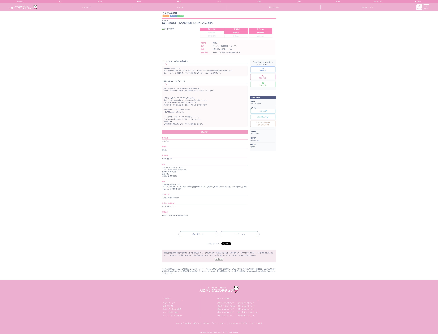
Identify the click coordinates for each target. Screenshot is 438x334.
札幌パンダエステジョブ (226, 312)
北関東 (418, 2)
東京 (60, 2)
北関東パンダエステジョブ (246, 315)
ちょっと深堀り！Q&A (170, 312)
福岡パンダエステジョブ (246, 303)
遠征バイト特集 (274, 7)
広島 (299, 2)
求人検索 (180, 7)
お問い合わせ (197, 323)
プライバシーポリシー (218, 323)
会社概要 (188, 323)
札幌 (179, 2)
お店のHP (262, 111)
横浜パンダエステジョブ (226, 309)
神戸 (338, 2)
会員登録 (419, 9)
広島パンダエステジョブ (246, 306)
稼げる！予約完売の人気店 (172, 309)
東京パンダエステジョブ (226, 303)
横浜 (139, 2)
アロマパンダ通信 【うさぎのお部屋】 (263, 123)
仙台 (219, 2)
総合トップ (20, 2)
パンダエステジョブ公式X (238, 323)
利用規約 (206, 323)
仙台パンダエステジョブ (226, 315)
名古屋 (99, 2)
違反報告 (219, 259)
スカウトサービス (367, 7)
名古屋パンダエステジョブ (226, 306)
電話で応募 (263, 78)
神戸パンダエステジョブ (246, 309)
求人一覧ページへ (198, 234)
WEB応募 (263, 70)
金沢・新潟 (378, 2)
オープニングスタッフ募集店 (172, 315)
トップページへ (239, 234)
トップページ (86, 7)
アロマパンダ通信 (256, 323)
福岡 (259, 2)
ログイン (426, 9)
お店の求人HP (262, 117)
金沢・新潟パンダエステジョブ (248, 312)
